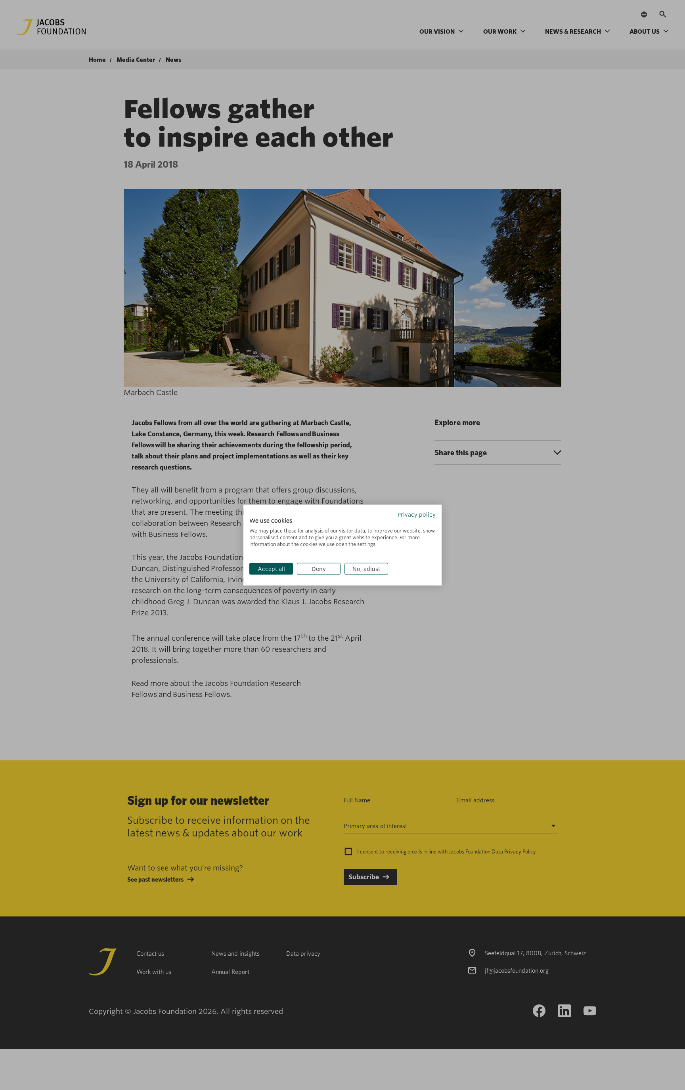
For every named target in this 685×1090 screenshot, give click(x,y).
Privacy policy (417, 514)
